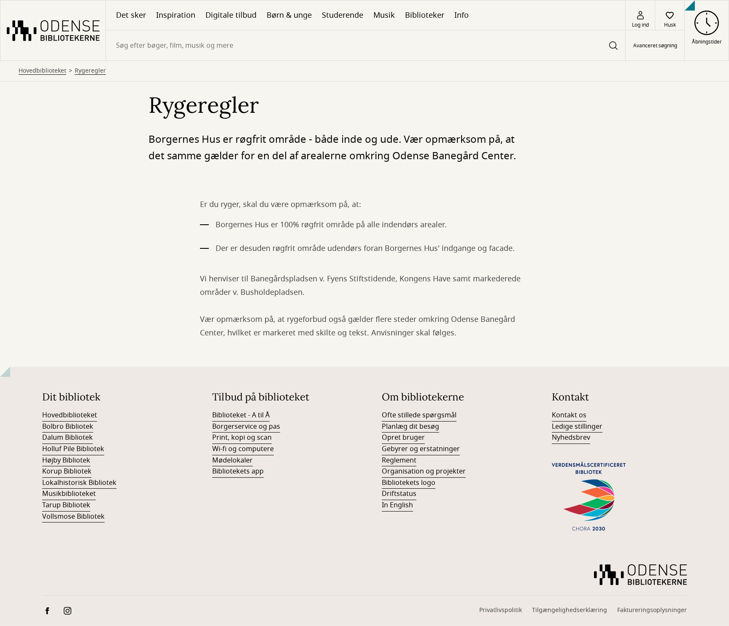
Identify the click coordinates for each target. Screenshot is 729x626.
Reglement (399, 460)
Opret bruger (403, 438)
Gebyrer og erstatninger (421, 449)
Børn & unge (289, 15)
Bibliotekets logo (408, 483)
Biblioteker (424, 15)
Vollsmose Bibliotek (73, 517)
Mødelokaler (232, 460)
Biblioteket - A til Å (241, 415)
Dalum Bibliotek (67, 438)
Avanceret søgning (655, 45)
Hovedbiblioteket (42, 71)
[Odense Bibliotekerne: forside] (52, 30)
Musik (384, 15)
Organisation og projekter (424, 471)
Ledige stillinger (577, 427)
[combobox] (365, 45)
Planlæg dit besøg (410, 427)
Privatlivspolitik (500, 610)
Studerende (342, 15)
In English (397, 505)
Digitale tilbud (230, 15)
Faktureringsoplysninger (652, 610)
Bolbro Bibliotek (67, 427)
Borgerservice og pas (246, 427)
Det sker (131, 15)
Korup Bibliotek (67, 471)
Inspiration (175, 15)
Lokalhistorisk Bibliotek (79, 483)
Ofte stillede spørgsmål (419, 415)
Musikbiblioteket (69, 494)
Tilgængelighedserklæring (569, 610)
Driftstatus (399, 494)
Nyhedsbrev (571, 438)
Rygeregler (90, 71)
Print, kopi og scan (242, 438)
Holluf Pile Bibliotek (73, 449)
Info (461, 15)
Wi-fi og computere (243, 449)
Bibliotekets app (238, 471)
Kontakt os (569, 415)
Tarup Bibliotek (66, 505)
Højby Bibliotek (66, 460)
